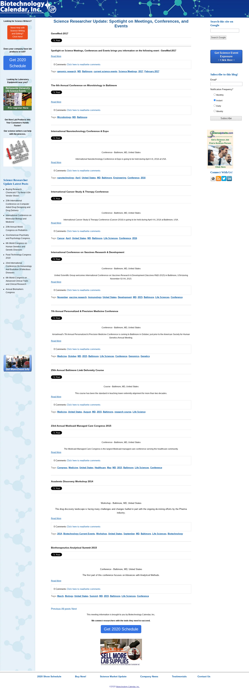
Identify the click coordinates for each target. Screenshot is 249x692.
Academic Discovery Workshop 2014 (72, 481)
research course (123, 412)
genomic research (66, 71)
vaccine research (78, 297)
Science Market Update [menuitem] (113, 677)
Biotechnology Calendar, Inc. (128, 687)
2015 (140, 297)
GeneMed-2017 (59, 33)
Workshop (101, 533)
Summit (94, 596)
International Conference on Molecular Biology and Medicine (19, 218)
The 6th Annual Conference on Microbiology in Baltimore (84, 85)
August (87, 412)
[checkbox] (227, 104)
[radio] (227, 95)
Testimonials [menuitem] (34, 15)
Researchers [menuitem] (12, 15)
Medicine (62, 356)
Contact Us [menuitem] (204, 677)
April (77, 177)
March (60, 596)
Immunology (94, 297)
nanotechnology (65, 177)
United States (89, 177)
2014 (59, 533)
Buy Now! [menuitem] (80, 677)
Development (125, 297)
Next (74, 608)
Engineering (119, 177)
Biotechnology (175, 533)
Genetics (145, 356)
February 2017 (151, 71)
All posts (66, 608)
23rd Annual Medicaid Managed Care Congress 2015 (81, 425)
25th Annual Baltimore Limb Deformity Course (77, 370)
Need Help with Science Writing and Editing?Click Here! (17, 32)
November (62, 297)
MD (79, 71)
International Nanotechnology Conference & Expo (80, 131)
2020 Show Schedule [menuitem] (49, 677)
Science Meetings (128, 71)
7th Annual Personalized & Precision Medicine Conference (84, 311)
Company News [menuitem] (149, 677)
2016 (143, 177)
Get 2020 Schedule (17, 62)
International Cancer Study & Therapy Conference (80, 191)
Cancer (60, 238)
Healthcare (100, 467)
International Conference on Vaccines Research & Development (87, 252)
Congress (62, 467)
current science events (105, 71)
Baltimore (87, 71)
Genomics (134, 356)
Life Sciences (111, 238)
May (109, 467)
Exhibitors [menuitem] (23, 15)
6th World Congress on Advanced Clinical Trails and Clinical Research (17, 281)
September (129, 533)
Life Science (139, 412)
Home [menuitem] (3, 15)
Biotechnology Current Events (79, 533)
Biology (69, 596)
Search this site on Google (221, 23)
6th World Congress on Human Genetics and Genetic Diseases (16, 246)
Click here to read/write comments (83, 64)
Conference (133, 177)
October (72, 356)
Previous (56, 608)
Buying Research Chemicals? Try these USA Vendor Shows (18, 192)
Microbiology (64, 117)
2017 (140, 71)
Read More (56, 56)
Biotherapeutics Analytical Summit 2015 (74, 547)
